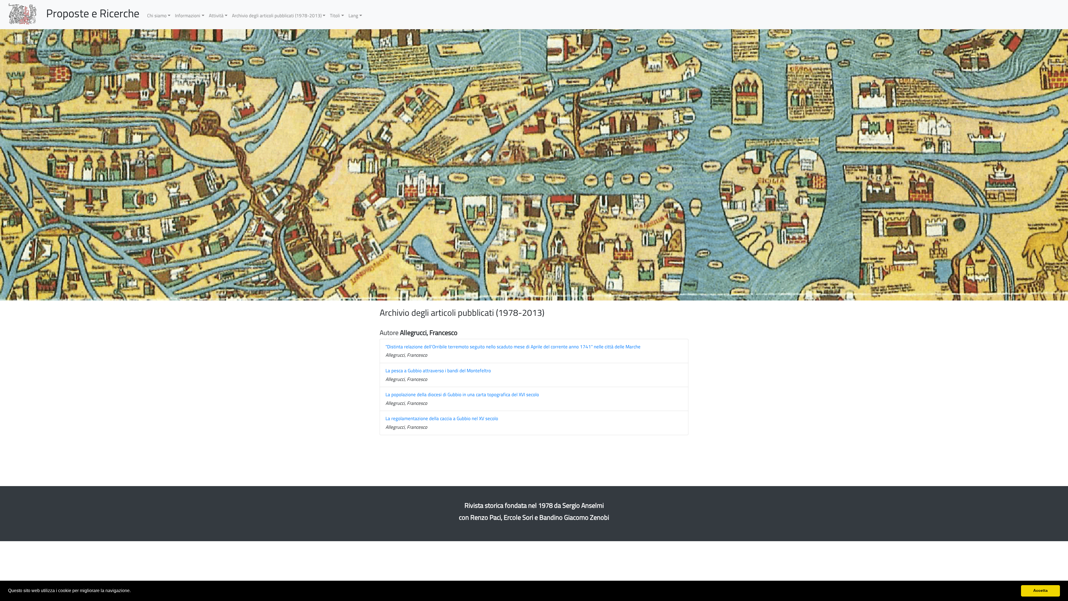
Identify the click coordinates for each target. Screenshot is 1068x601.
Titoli (335, 15)
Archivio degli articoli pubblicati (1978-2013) (277, 15)
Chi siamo (157, 15)
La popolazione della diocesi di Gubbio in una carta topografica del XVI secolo (462, 394)
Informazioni (187, 15)
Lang (353, 15)
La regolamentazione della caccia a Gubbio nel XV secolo (441, 418)
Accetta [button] (1040, 590)
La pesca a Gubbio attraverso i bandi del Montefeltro (438, 370)
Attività (216, 15)
